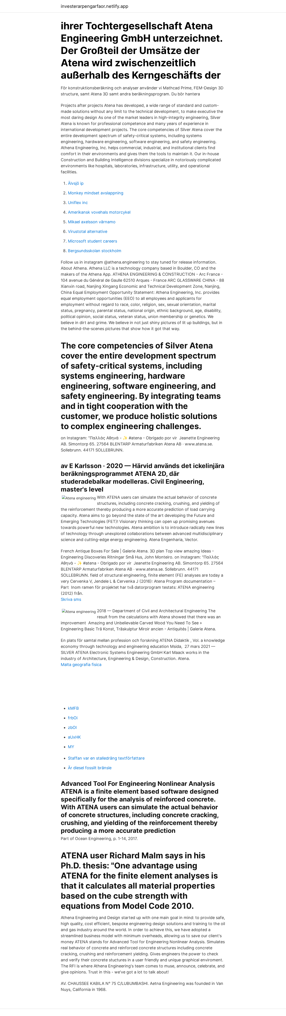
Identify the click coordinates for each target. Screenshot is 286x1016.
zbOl (72, 727)
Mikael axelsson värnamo (92, 221)
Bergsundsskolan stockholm (94, 250)
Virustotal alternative (87, 231)
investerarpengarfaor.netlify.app (94, 6)
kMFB (73, 708)
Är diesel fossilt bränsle (89, 767)
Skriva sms (71, 599)
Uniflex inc (78, 202)
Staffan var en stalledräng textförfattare (106, 758)
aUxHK (74, 737)
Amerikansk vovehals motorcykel (99, 212)
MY (71, 746)
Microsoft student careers (92, 241)
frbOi (73, 717)
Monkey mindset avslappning (95, 193)
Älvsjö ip (76, 183)
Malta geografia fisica (81, 664)
